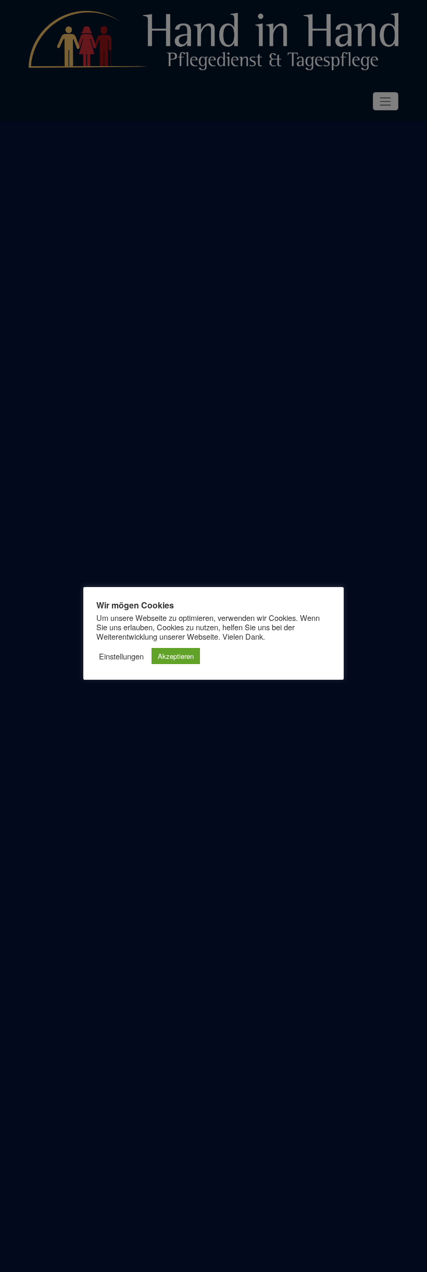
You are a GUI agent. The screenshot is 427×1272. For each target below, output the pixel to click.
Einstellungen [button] (121, 656)
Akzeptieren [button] (176, 656)
